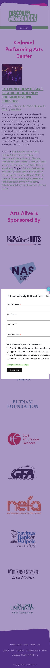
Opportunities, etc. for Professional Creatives (29, 351)
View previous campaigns (18, 364)
